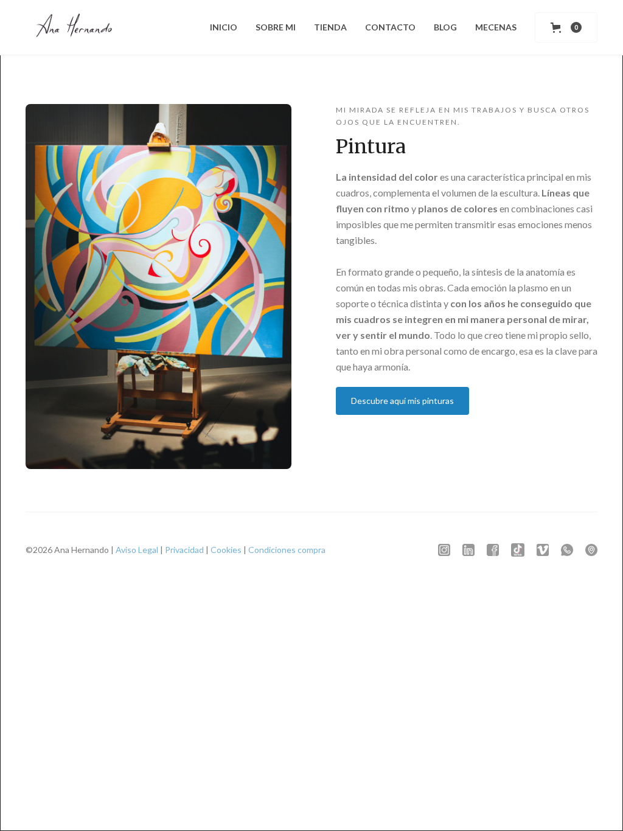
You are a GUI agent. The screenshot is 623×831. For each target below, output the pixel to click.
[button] (566, 27)
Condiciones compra (286, 549)
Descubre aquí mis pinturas (402, 400)
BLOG (445, 27)
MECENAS (496, 27)
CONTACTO (390, 27)
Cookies (226, 549)
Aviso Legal (137, 549)
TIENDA (330, 27)
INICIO (223, 27)
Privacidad (184, 549)
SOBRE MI (276, 27)
